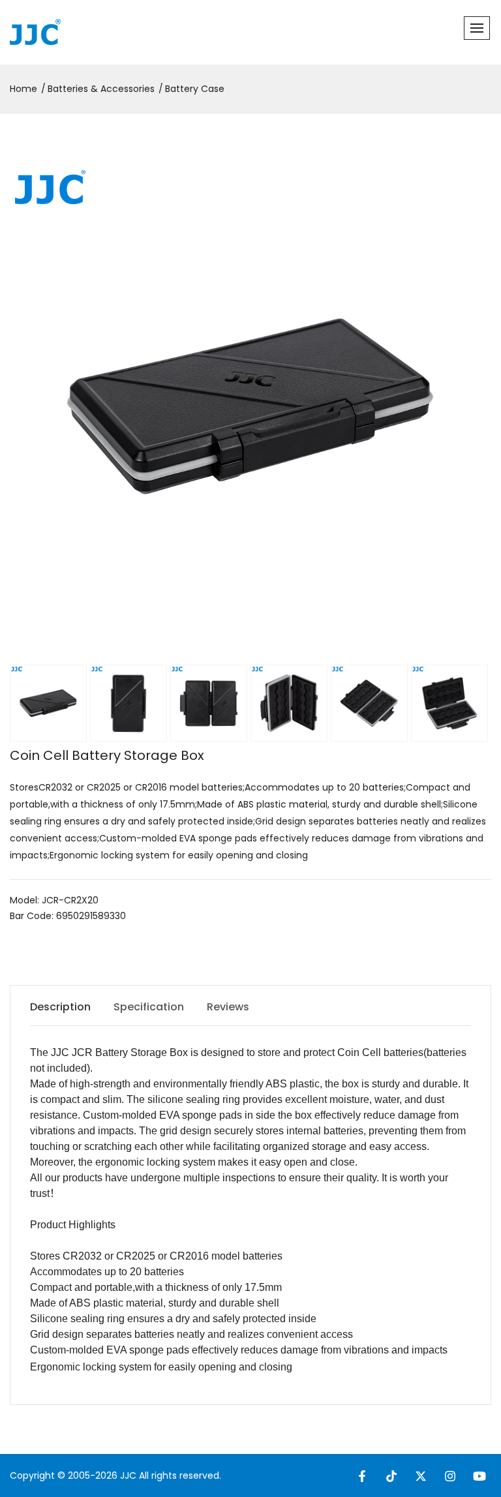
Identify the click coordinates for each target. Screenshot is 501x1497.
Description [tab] (60, 1006)
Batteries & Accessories (101, 88)
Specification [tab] (149, 1006)
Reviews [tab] (228, 1006)
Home (23, 88)
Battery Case (194, 88)
